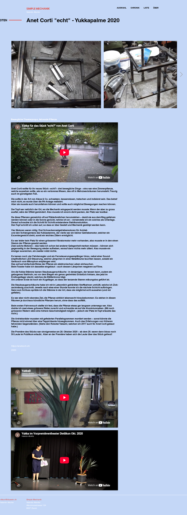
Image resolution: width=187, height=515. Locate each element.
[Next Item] (181, 74)
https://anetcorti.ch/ (20, 346)
